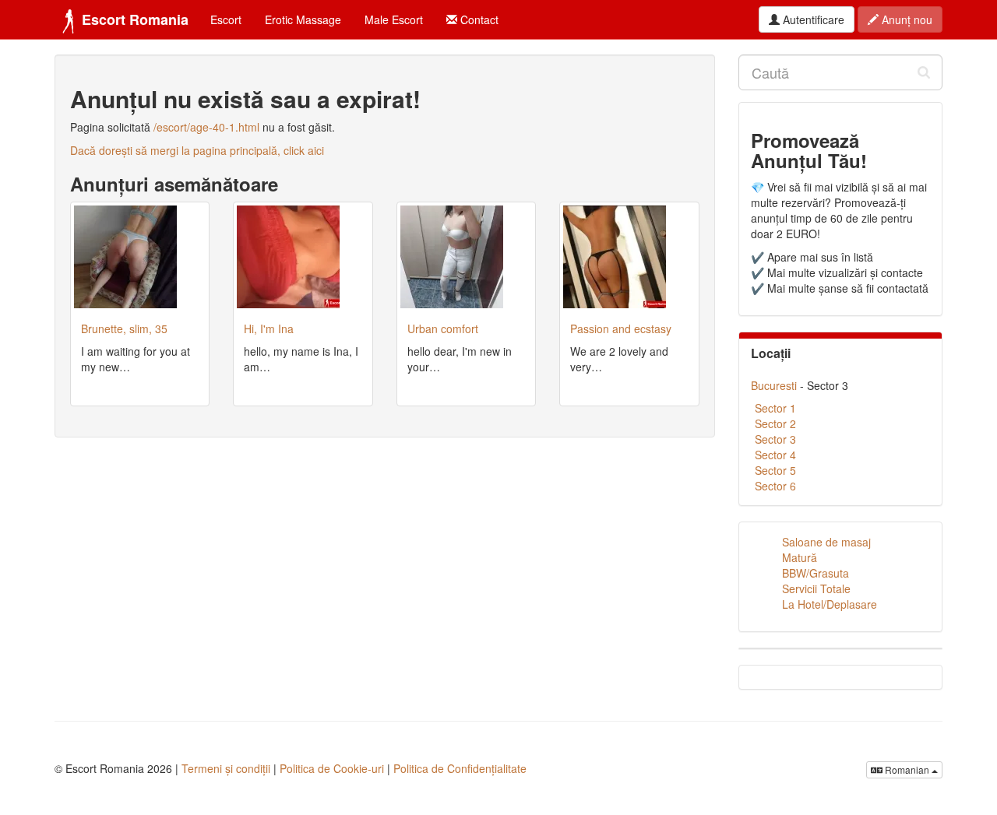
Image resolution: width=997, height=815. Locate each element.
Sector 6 (775, 486)
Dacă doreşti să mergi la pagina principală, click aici (197, 150)
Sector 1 (775, 408)
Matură (799, 557)
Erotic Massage (303, 19)
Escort (225, 19)
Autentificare (812, 19)
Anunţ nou (905, 19)
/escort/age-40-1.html (206, 127)
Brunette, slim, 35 (124, 328)
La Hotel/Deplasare (829, 604)
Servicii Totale (816, 588)
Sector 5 (775, 470)
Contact (477, 19)
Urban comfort (442, 328)
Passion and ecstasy (620, 328)
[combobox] (840, 72)
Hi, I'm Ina (269, 328)
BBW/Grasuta (815, 573)
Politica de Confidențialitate (460, 768)
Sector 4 (775, 454)
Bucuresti (774, 385)
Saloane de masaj (826, 542)
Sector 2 (775, 423)
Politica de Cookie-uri (332, 768)
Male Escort (394, 19)
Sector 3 (775, 439)
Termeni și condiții (225, 768)
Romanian (907, 769)
